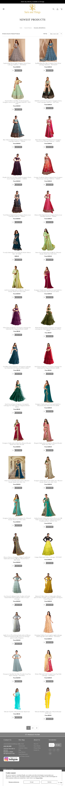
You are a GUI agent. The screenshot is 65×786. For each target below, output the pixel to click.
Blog (20, 750)
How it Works (37, 746)
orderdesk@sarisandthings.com (12, 743)
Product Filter (34, 734)
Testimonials (22, 746)
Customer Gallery (23, 748)
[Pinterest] (58, 749)
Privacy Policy (39, 778)
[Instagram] (50, 753)
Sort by (45, 33)
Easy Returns (22, 752)
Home (21, 27)
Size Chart (21, 743)
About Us (36, 743)
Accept (31, 782)
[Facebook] (54, 749)
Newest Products (28, 27)
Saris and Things (9, 769)
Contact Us (36, 750)
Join (58, 745)
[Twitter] (50, 749)
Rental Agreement (23, 754)
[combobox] (55, 33)
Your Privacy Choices (24, 756)
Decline (49, 782)
